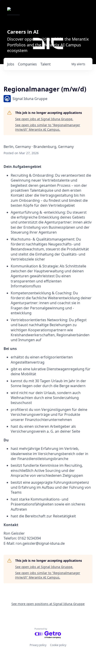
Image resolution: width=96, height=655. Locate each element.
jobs (10, 64)
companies (27, 64)
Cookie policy (58, 645)
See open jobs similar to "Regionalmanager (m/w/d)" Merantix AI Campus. (47, 127)
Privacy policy (38, 645)
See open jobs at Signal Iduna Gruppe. (44, 119)
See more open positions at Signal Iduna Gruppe (48, 604)
